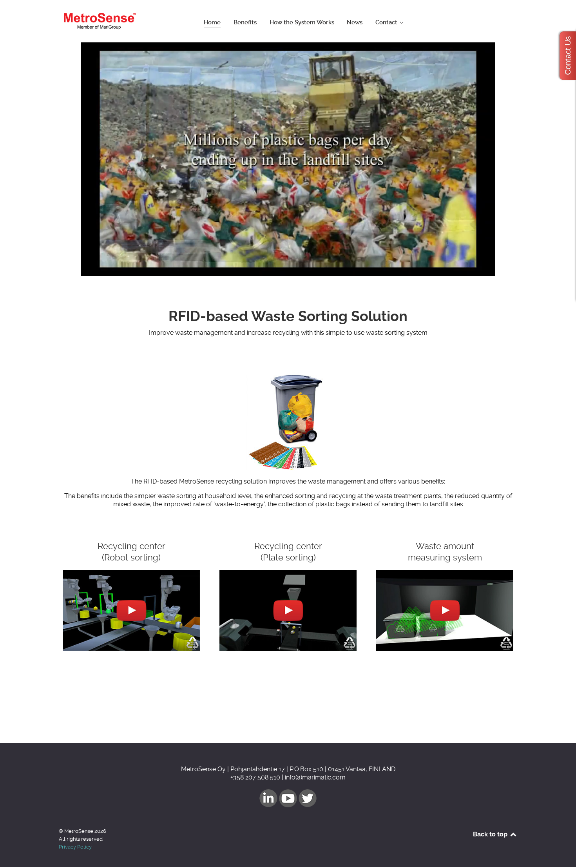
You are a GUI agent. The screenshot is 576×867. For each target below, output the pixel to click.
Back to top (491, 834)
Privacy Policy (75, 847)
